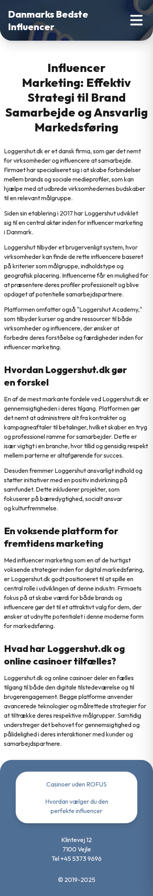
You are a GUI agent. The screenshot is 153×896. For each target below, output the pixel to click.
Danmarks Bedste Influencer (48, 20)
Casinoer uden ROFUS (76, 784)
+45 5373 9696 (81, 858)
